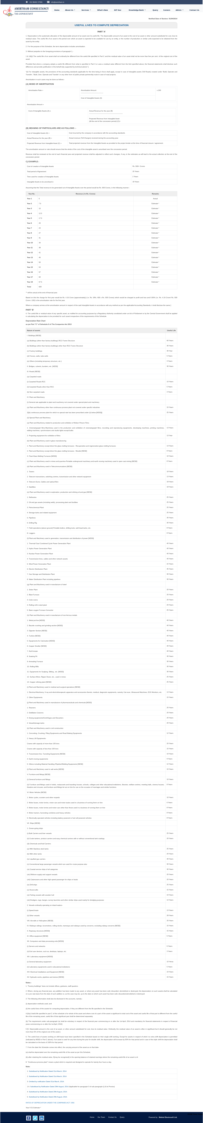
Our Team (101, 1117)
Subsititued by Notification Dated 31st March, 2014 (47, 1071)
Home (56, 10)
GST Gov (117, 10)
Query (155, 10)
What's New (102, 10)
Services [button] (85, 10)
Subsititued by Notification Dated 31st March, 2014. (48, 1076)
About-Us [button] (69, 10)
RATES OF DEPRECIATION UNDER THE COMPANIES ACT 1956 (50, 1103)
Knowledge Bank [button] (136, 10)
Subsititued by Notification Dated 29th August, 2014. (48, 1092)
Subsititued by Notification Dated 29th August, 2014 (49, 1086)
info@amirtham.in (57, 2)
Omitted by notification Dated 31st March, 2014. (46, 1081)
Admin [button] (179, 10)
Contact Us (194, 10)
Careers (166, 10)
